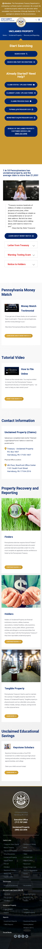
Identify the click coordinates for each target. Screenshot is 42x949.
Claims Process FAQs (20, 101)
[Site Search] (36, 20)
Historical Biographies (30, 870)
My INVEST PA (28, 897)
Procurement (28, 851)
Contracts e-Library (30, 844)
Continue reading (13, 567)
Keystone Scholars (10, 870)
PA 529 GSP (8, 897)
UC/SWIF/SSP (28, 857)
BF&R (25, 847)
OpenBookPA (8, 877)
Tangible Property (29, 912)
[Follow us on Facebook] (15, 936)
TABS (25, 854)
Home (5, 35)
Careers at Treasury (10, 851)
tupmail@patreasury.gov (20, 109)
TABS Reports (8, 924)
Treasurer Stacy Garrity (11, 844)
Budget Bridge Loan (30, 867)
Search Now (20, 54)
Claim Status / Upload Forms (20, 85)
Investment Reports (10, 921)
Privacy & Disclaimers (11, 885)
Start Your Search (13, 399)
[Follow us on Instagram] (22, 936)
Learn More (11, 716)
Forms (26, 873)
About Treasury (9, 847)
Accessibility (28, 885)
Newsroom (27, 864)
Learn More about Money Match (18, 335)
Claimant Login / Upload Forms (20, 93)
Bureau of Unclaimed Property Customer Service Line (21, 131)
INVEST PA (7, 873)
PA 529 (6, 864)
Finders (26, 909)
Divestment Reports (30, 921)
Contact (26, 877)
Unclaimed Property (15, 35)
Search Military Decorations (20, 62)
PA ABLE (7, 867)
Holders (26, 900)
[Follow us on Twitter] (19, 936)
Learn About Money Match (20, 236)
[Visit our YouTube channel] (26, 936)
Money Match (8, 860)
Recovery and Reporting (31, 35)
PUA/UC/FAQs (28, 860)
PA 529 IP (7, 894)
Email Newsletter (9, 854)
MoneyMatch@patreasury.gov (20, 118)
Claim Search (8, 909)
